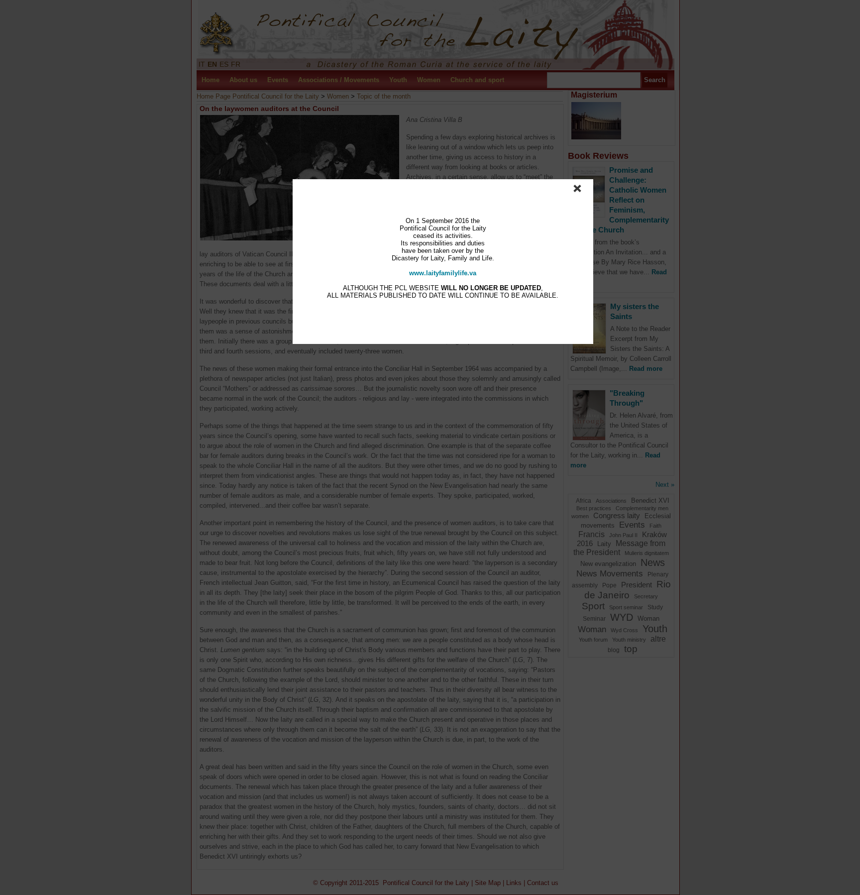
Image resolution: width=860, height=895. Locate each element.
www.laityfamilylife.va (442, 273)
